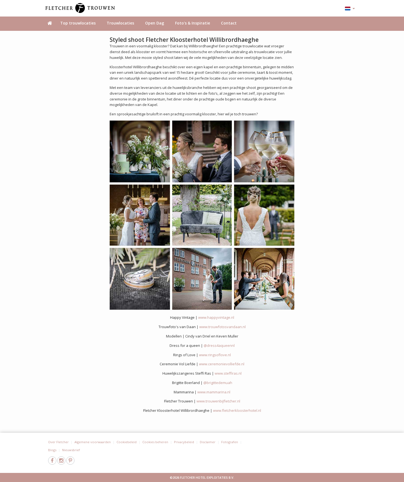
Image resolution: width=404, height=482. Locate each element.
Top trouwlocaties (78, 23)
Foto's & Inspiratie (192, 23)
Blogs (52, 450)
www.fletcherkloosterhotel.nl (237, 410)
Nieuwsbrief (71, 450)
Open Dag (154, 23)
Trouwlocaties (120, 23)
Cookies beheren (155, 442)
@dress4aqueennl (219, 345)
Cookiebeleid (127, 442)
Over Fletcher (58, 442)
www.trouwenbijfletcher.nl (218, 401)
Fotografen (229, 442)
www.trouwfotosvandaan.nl (222, 326)
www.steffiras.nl (228, 373)
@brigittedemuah (217, 382)
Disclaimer (207, 442)
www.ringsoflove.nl (215, 354)
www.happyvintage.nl (216, 317)
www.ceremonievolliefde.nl (221, 363)
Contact (229, 23)
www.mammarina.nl (213, 392)
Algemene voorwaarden (92, 442)
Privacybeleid (184, 442)
